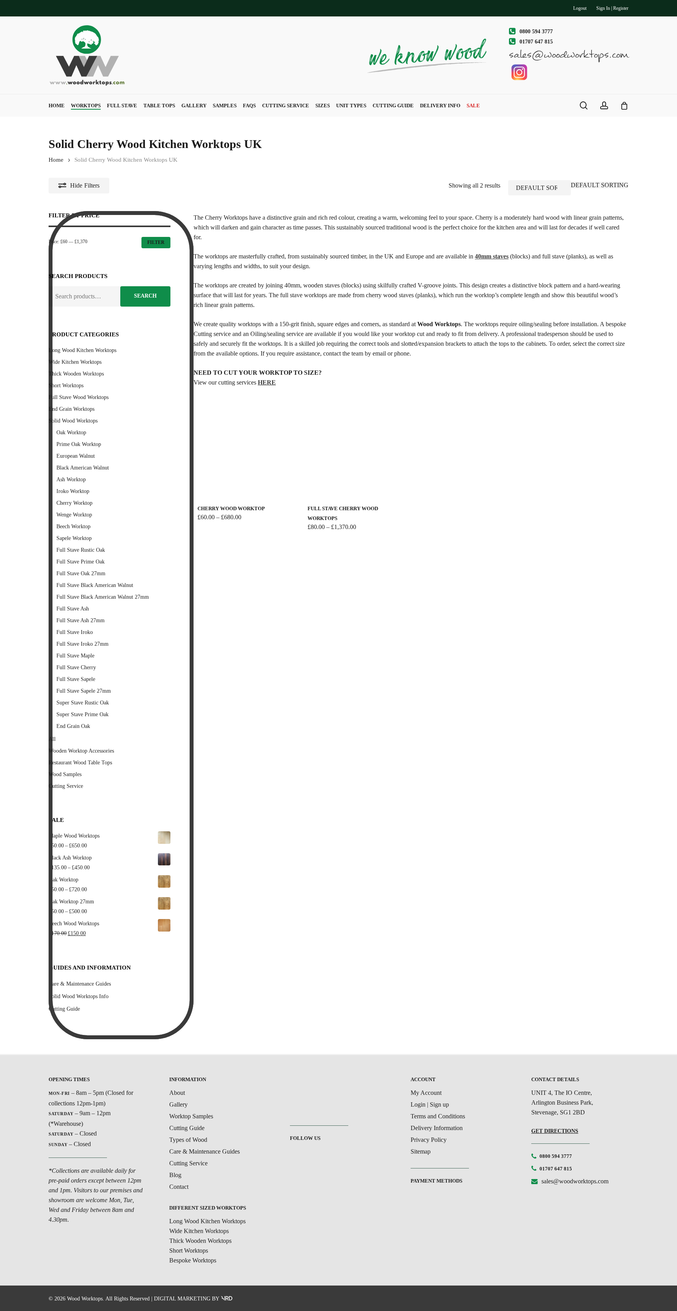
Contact (178, 1186)
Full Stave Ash (72, 609)
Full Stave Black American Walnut (94, 585)
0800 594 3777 (555, 1156)
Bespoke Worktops (192, 1260)
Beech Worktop (73, 526)
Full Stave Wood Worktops (79, 397)
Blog (175, 1175)
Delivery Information (437, 1128)
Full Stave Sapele (75, 679)
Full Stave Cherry (76, 667)
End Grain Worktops (71, 409)
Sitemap (421, 1151)
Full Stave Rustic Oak (80, 550)
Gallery (178, 1104)
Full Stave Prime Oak (80, 562)
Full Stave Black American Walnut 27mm (102, 597)
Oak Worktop (71, 432)
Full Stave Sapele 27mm (83, 691)
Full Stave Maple (75, 656)
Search (145, 296)
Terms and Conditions (438, 1116)
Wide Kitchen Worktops (75, 362)
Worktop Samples (191, 1116)
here (267, 382)
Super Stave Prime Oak (82, 714)
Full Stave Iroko (74, 632)
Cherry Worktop (74, 503)
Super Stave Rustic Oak (82, 703)
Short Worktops (66, 385)
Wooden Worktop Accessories (81, 751)
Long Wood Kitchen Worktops (82, 350)
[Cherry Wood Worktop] (245, 448)
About (177, 1092)
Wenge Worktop (74, 515)
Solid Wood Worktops (73, 421)
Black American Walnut (82, 468)
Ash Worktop (71, 479)
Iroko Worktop (72, 491)
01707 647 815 (555, 1169)
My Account (426, 1092)
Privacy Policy (429, 1139)
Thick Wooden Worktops (76, 374)
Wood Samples (65, 774)
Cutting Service (66, 786)
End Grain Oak (73, 726)
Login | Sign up (430, 1104)
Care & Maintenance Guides (204, 1151)
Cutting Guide (187, 1128)
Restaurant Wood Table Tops (80, 763)
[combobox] (599, 185)
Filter (156, 242)
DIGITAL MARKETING (182, 1299)
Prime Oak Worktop (78, 444)
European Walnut (75, 456)
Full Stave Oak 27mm (80, 573)
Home (56, 160)
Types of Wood (188, 1139)
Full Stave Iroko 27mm (82, 644)
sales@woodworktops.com (574, 1181)
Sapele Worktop (74, 538)
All (52, 739)
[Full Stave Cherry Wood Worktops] (355, 448)
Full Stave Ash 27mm (80, 620)
